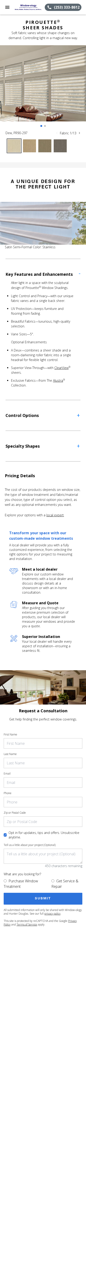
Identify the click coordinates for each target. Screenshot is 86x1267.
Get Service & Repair (64, 883)
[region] (43, 87)
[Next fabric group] (79, 133)
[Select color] (14, 146)
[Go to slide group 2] (45, 126)
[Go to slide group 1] (41, 126)
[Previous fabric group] (57, 133)
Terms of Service (27, 924)
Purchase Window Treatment (21, 883)
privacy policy (52, 914)
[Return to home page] (28, 7)
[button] (7, 7)
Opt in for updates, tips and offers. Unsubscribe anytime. (43, 834)
